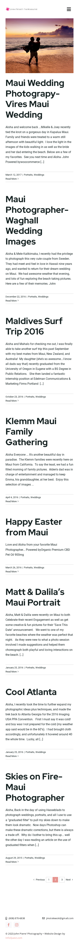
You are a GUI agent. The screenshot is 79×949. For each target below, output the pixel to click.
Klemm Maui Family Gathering (31, 431)
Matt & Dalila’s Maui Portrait (35, 597)
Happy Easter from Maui (34, 527)
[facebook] (9, 925)
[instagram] (17, 925)
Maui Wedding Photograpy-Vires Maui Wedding (35, 98)
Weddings (39, 174)
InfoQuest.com (14, 937)
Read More (11, 178)
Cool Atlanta (31, 692)
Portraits (28, 174)
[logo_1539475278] (22, 8)
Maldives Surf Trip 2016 (34, 326)
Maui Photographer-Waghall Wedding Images (37, 220)
